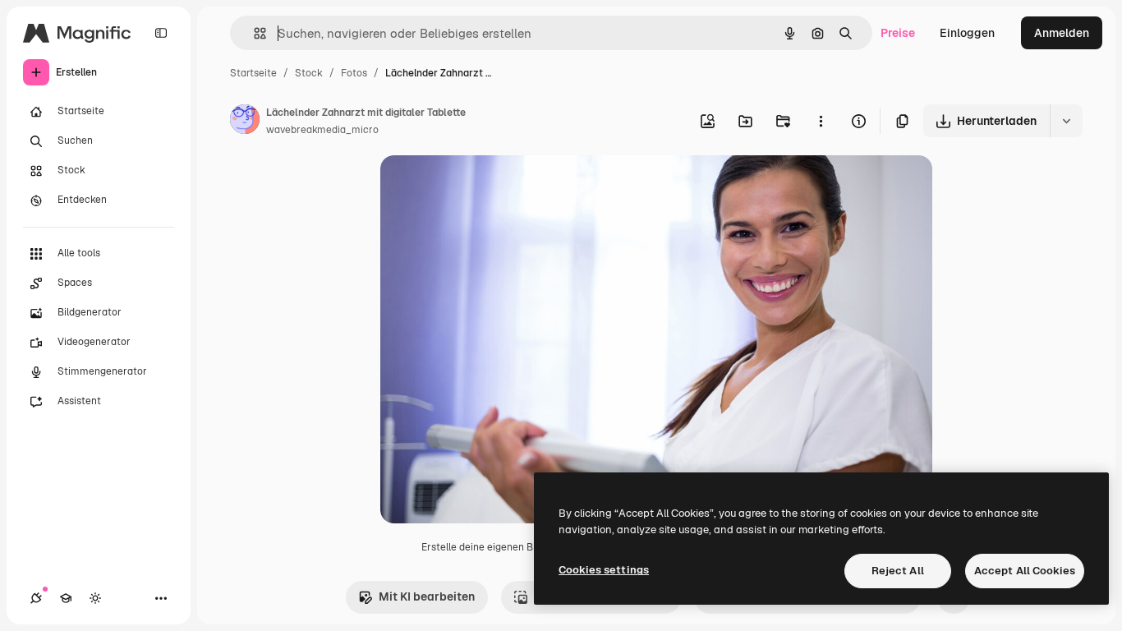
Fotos (354, 73)
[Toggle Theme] (95, 598)
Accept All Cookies (1024, 571)
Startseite (253, 73)
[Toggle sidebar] (161, 33)
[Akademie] (66, 598)
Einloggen (967, 32)
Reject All (897, 571)
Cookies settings (604, 570)
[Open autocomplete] (253, 33)
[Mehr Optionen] (820, 120)
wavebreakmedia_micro (322, 129)
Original (485, 187)
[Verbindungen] (36, 598)
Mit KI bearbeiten (427, 596)
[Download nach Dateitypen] (1066, 120)
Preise (898, 32)
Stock (309, 73)
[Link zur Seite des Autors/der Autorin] (245, 121)
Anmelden (1061, 32)
